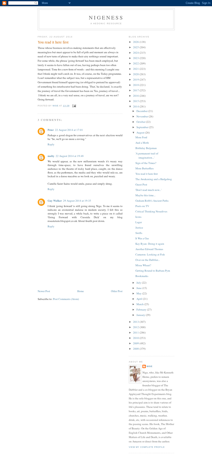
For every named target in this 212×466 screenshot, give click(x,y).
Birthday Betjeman (146, 148)
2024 (136, 52)
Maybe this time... (145, 195)
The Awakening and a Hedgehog (153, 179)
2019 (136, 79)
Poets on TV (142, 206)
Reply (51, 144)
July (139, 282)
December (142, 111)
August (140, 132)
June (139, 288)
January (141, 315)
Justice (139, 227)
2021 (136, 69)
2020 (136, 74)
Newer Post (44, 291)
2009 (136, 343)
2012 (136, 327)
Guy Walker (55, 200)
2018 (136, 85)
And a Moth (142, 142)
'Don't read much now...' (148, 190)
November (142, 116)
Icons (138, 217)
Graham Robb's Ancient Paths (152, 200)
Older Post (117, 291)
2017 (136, 90)
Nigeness (106, 17)
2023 (136, 58)
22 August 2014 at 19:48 (70, 156)
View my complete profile (147, 447)
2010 (136, 338)
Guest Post (141, 184)
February (141, 309)
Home (80, 291)
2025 (136, 47)
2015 (136, 101)
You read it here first (146, 174)
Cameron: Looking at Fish (150, 254)
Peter (51, 130)
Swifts (138, 233)
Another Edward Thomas (149, 249)
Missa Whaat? (143, 265)
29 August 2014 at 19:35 (77, 200)
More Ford (141, 137)
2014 (136, 106)
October (141, 122)
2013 (136, 322)
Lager (138, 222)
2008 (136, 348)
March (140, 304)
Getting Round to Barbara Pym (152, 270)
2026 (136, 42)
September (142, 127)
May (139, 293)
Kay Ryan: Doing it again (149, 244)
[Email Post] (74, 106)
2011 (136, 332)
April (139, 299)
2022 (136, 63)
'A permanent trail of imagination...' (146, 155)
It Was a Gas (142, 238)
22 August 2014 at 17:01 (69, 130)
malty (51, 156)
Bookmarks (141, 276)
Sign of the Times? (145, 163)
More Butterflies (144, 168)
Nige (150, 366)
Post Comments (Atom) (66, 299)
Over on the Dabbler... (147, 260)
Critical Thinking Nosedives (151, 211)
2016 (136, 96)
